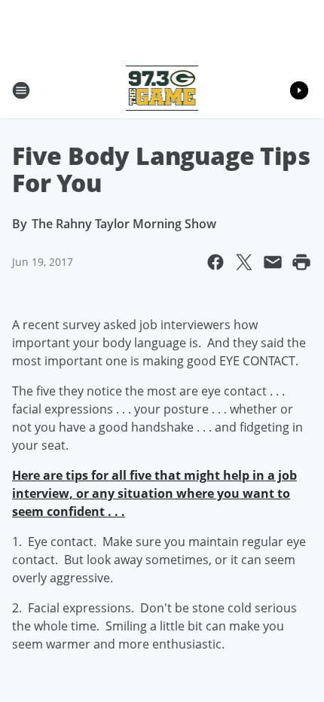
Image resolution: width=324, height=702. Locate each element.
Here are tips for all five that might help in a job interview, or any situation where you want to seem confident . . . (154, 493)
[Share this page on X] (244, 262)
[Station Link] (162, 90)
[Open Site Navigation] (21, 90)
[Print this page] (301, 262)
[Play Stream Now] (299, 90)
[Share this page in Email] (272, 262)
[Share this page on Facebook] (215, 262)
